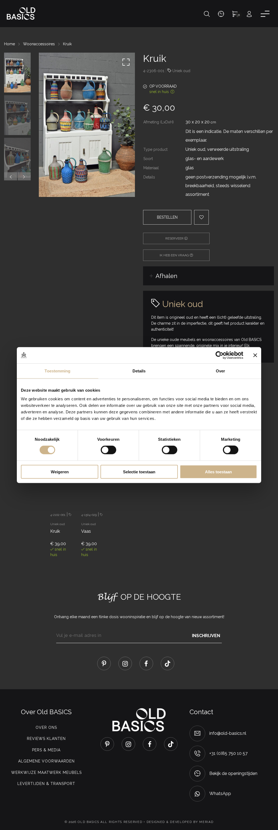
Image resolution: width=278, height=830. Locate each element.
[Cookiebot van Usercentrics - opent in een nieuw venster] (219, 355)
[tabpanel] (61, 502)
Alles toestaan (218, 471)
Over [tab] (220, 371)
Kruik (67, 44)
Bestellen (167, 217)
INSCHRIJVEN (206, 635)
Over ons (46, 727)
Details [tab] (139, 371)
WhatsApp (220, 793)
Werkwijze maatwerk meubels (46, 772)
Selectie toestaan (139, 471)
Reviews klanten (46, 738)
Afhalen (166, 275)
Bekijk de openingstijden (233, 773)
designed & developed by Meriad (180, 822)
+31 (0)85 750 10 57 (228, 753)
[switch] (108, 450)
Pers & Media (46, 750)
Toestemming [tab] (57, 371)
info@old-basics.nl (227, 733)
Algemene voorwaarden (46, 761)
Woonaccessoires (39, 44)
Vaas (86, 531)
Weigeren (60, 471)
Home (9, 44)
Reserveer (174, 238)
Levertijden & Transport (46, 784)
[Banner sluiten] (255, 355)
